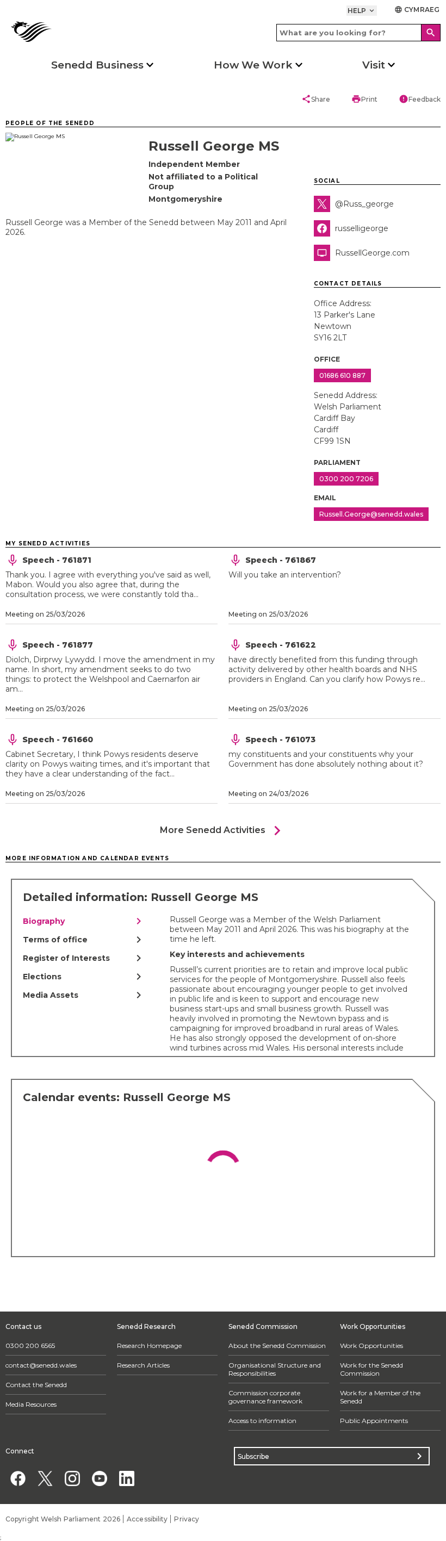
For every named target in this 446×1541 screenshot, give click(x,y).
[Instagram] (72, 1478)
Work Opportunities (371, 1345)
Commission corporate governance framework (265, 1397)
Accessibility (147, 1519)
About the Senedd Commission (277, 1345)
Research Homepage (149, 1345)
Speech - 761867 (280, 560)
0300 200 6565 (30, 1345)
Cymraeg (416, 9)
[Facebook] (17, 1478)
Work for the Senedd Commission (371, 1369)
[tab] (84, 921)
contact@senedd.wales (41, 1365)
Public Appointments (374, 1420)
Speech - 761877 (57, 645)
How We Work (253, 65)
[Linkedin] (126, 1478)
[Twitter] (45, 1478)
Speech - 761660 (57, 739)
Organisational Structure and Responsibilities (274, 1369)
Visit (373, 65)
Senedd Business (97, 65)
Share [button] (315, 99)
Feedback (420, 99)
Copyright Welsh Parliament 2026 (62, 1519)
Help (362, 11)
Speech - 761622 (280, 645)
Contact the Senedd (36, 1385)
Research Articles (143, 1365)
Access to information (262, 1420)
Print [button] (364, 99)
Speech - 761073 (280, 739)
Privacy (186, 1519)
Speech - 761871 (56, 560)
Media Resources (31, 1404)
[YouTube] (99, 1478)
